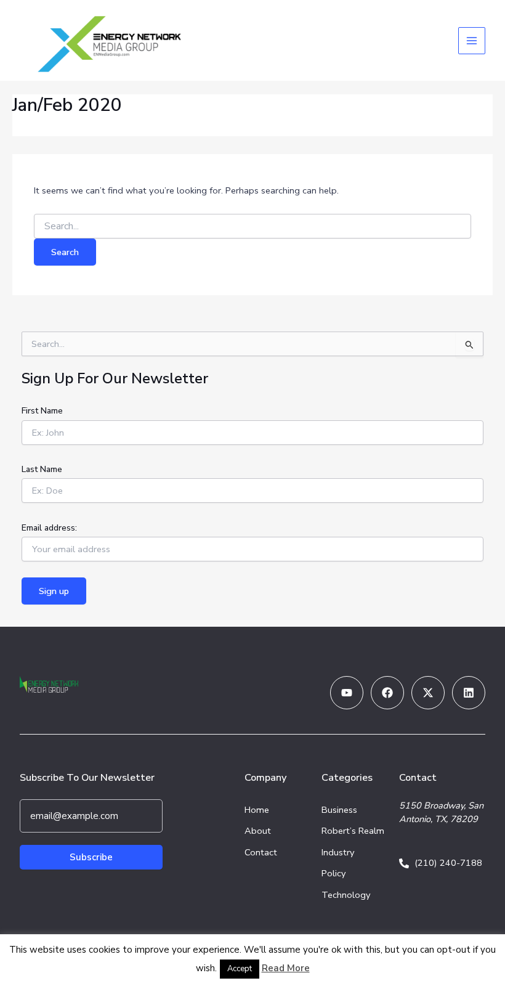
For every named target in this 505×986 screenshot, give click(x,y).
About (257, 831)
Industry (338, 852)
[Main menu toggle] (471, 40)
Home (256, 810)
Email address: (49, 528)
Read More (286, 968)
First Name (42, 411)
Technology (346, 895)
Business (339, 810)
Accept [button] (239, 968)
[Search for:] (252, 226)
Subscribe (91, 857)
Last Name (42, 469)
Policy (333, 873)
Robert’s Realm (352, 831)
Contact (260, 852)
